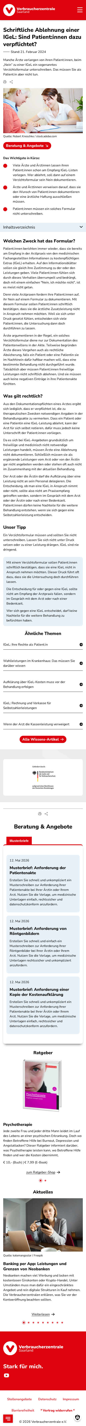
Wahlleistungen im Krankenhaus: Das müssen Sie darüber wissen (39, 663)
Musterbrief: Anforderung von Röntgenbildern (38, 931)
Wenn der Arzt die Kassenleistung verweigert (36, 724)
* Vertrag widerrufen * (58, 1410)
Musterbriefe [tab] (19, 841)
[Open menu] (8, 1419)
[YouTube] (6, 1375)
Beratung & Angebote (25, 145)
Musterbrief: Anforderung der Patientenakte (38, 870)
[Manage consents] (77, 1417)
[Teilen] (11, 81)
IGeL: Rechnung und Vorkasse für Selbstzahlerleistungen (27, 705)
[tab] (40, 1180)
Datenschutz (47, 1399)
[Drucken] (4, 81)
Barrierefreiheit (23, 1410)
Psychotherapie (17, 1124)
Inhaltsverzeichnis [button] (19, 227)
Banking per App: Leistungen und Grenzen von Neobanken (34, 1266)
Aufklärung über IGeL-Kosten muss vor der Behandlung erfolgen (34, 684)
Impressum (71, 1399)
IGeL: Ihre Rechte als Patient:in (25, 644)
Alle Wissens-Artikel (40, 739)
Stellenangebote (19, 1399)
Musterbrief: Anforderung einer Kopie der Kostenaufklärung (39, 992)
